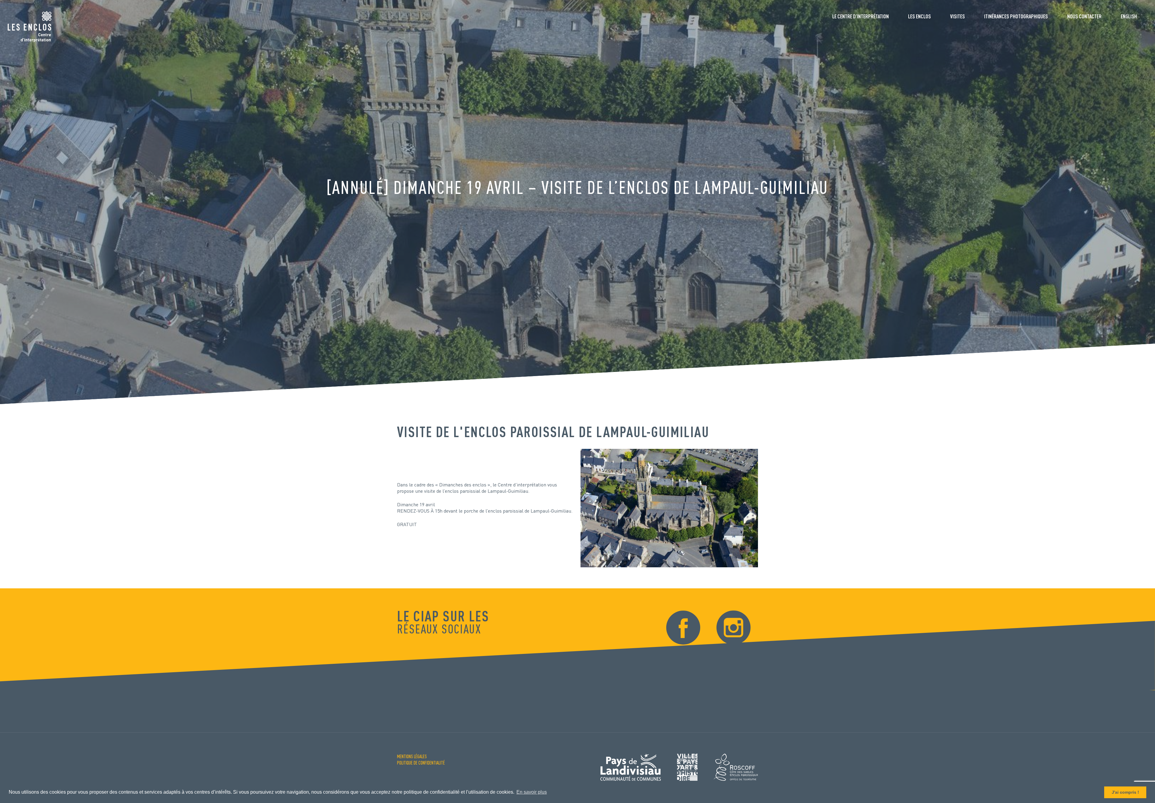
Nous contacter (1084, 16)
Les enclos (919, 16)
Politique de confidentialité (421, 762)
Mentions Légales (412, 756)
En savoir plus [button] (531, 792)
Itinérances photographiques (1016, 16)
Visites (957, 16)
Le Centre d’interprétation (860, 16)
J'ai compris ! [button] (1125, 792)
